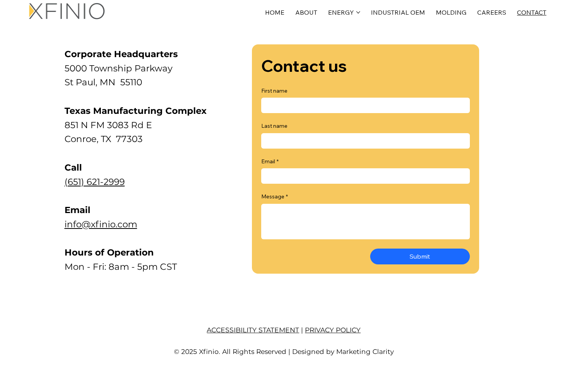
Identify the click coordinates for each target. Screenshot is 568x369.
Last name (274, 125)
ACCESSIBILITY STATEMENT (253, 330)
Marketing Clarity (365, 351)
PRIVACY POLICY (333, 330)
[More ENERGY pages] (358, 12)
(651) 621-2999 (95, 181)
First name (274, 90)
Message (274, 196)
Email (270, 161)
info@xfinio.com (101, 224)
